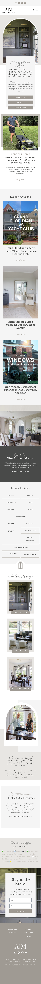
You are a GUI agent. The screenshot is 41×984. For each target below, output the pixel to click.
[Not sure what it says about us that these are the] (8, 856)
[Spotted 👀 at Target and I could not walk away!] (20, 856)
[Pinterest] (18, 3)
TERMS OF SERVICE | (28, 959)
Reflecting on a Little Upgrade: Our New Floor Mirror (20, 324)
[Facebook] (22, 3)
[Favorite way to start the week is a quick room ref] (33, 856)
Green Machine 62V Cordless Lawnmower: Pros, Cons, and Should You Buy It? (20, 160)
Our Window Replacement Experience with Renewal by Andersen (20, 389)
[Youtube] (25, 3)
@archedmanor (20, 846)
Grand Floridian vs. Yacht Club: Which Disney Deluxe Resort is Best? (21, 250)
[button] (33, 10)
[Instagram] (16, 3)
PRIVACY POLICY (11, 959)
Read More (20, 259)
